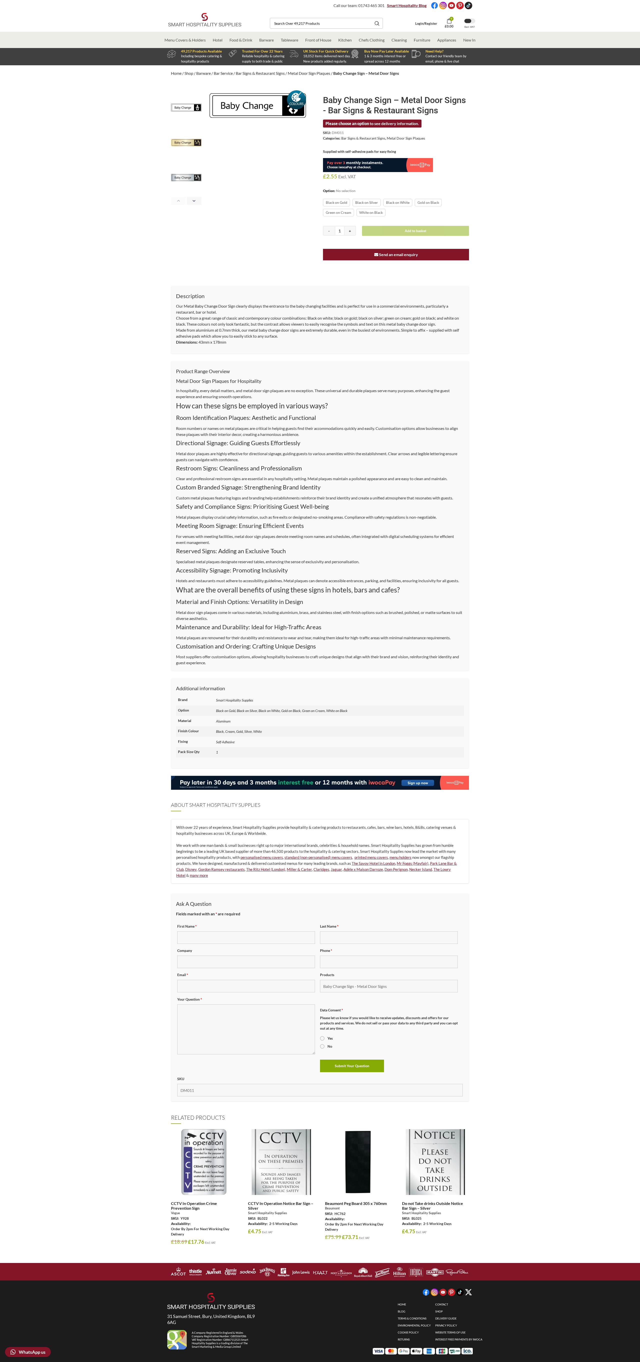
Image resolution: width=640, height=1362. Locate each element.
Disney (191, 869)
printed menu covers (371, 857)
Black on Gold (336, 202)
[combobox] (326, 23)
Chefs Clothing (371, 40)
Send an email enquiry (398, 254)
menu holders (401, 857)
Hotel (217, 40)
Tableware (289, 40)
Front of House (318, 40)
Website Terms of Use (450, 1332)
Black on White (398, 202)
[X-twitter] (468, 1292)
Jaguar (336, 869)
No (330, 1046)
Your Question (189, 999)
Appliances (446, 40)
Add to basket (415, 231)
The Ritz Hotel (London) (265, 869)
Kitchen (345, 40)
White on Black (371, 212)
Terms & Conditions (412, 1318)
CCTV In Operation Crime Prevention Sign (194, 1205)
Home (176, 73)
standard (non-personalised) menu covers (318, 857)
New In (469, 40)
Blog (401, 1311)
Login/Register (426, 24)
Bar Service (223, 73)
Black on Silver (366, 202)
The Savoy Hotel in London (373, 863)
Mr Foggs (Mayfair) (412, 863)
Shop (188, 73)
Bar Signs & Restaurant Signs (260, 73)
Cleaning (399, 40)
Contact (441, 1304)
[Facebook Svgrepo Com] (434, 5)
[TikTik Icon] (468, 5)
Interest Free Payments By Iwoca (458, 1339)
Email (182, 975)
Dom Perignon (396, 869)
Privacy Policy (446, 1325)
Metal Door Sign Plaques (309, 73)
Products (327, 975)
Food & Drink (241, 40)
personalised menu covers (261, 857)
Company (184, 950)
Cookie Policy (408, 1332)
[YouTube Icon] (451, 5)
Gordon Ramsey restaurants (221, 869)
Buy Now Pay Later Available (386, 51)
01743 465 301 (371, 5)
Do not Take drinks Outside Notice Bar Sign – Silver (432, 1205)
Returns (404, 1339)
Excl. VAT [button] (469, 26)
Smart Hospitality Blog (406, 5)
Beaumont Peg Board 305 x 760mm (356, 1203)
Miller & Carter (299, 869)
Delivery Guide (445, 1318)
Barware (266, 40)
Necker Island (420, 869)
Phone (326, 950)
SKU (180, 1079)
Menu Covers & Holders (185, 40)
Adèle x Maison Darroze (363, 869)
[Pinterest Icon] (460, 5)
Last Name (329, 926)
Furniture (422, 40)
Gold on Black (428, 202)
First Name (187, 926)
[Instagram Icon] (443, 5)
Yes (330, 1038)
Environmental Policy (414, 1325)
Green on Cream (338, 212)
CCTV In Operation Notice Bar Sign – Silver (280, 1205)
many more (199, 875)
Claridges (321, 869)
